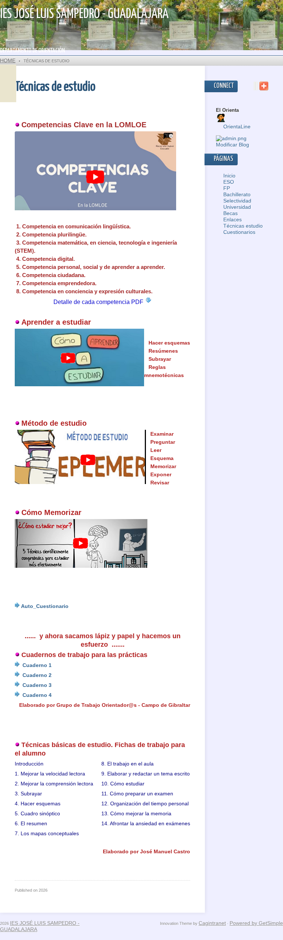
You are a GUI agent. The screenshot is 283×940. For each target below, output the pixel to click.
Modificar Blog (232, 145)
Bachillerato (237, 194)
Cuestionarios (239, 232)
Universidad (237, 207)
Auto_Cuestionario (45, 606)
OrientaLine (237, 126)
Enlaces (232, 219)
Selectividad (237, 201)
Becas (230, 213)
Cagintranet (212, 923)
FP (226, 188)
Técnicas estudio (243, 226)
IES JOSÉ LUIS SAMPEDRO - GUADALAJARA (84, 14)
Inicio (229, 176)
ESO (228, 182)
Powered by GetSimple (256, 923)
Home (7, 60)
